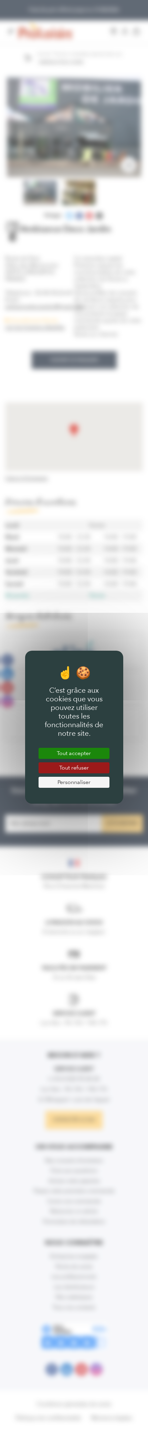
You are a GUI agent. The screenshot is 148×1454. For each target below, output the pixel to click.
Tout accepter (74, 753)
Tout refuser (74, 767)
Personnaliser (74, 782)
